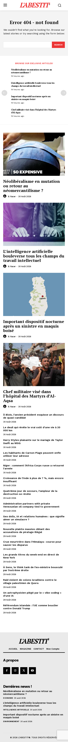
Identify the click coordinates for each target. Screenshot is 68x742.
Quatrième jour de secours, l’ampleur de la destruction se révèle (30, 492)
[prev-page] (4, 93)
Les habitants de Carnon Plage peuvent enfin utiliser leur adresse (32, 454)
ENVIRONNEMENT (11, 721)
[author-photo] (5, 196)
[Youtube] (32, 670)
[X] (23, 670)
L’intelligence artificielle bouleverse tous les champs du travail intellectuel (33, 84)
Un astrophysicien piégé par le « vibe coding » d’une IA (32, 594)
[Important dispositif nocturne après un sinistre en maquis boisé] (34, 294)
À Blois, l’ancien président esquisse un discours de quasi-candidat (33, 416)
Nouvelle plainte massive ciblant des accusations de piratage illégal (26, 531)
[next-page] (63, 93)
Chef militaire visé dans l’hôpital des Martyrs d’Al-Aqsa (33, 111)
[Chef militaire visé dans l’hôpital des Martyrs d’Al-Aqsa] (34, 364)
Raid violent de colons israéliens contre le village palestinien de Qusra (30, 581)
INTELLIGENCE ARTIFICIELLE (16, 710)
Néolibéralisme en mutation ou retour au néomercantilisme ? (31, 71)
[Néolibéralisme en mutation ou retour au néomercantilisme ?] (34, 154)
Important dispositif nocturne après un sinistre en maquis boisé (30, 98)
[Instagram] (15, 670)
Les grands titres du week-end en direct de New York (31, 556)
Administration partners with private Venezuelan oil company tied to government (31, 505)
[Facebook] (6, 670)
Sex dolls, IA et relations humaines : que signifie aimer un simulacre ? (34, 518)
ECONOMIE (8, 698)
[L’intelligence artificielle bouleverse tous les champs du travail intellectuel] (34, 224)
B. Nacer (12, 196)
